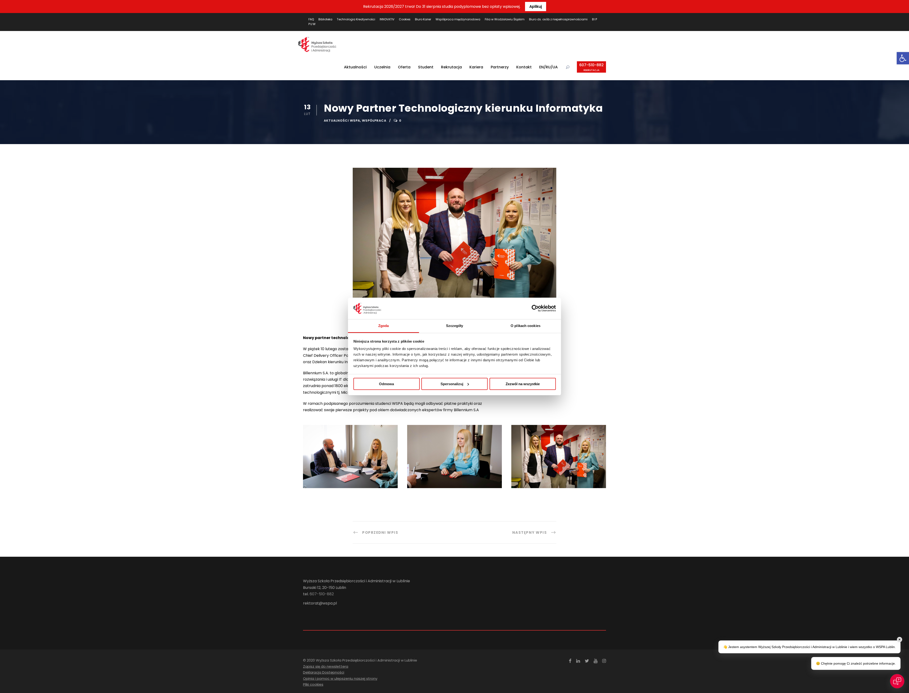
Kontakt (524, 67)
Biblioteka (325, 19)
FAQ (311, 19)
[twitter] (587, 661)
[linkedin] (578, 661)
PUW (312, 24)
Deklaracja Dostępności (323, 672)
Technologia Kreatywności (356, 19)
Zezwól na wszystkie (523, 384)
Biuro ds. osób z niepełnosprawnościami (558, 19)
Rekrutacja (451, 67)
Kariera (476, 67)
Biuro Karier (423, 19)
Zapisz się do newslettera (325, 666)
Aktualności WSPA (342, 120)
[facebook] (570, 661)
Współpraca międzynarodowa (458, 19)
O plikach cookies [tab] (525, 326)
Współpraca (374, 120)
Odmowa (386, 384)
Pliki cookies (313, 684)
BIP (594, 19)
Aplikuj (535, 6)
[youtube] (595, 661)
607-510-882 (591, 67)
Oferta (404, 67)
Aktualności (355, 67)
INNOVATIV (387, 19)
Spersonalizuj (452, 384)
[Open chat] (897, 681)
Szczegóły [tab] (454, 326)
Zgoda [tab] (383, 326)
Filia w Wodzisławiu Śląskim (505, 19)
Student (425, 67)
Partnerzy (500, 67)
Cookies (404, 19)
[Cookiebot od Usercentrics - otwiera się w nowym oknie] (535, 308)
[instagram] (604, 661)
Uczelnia (382, 67)
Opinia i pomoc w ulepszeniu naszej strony (340, 678)
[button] (903, 58)
